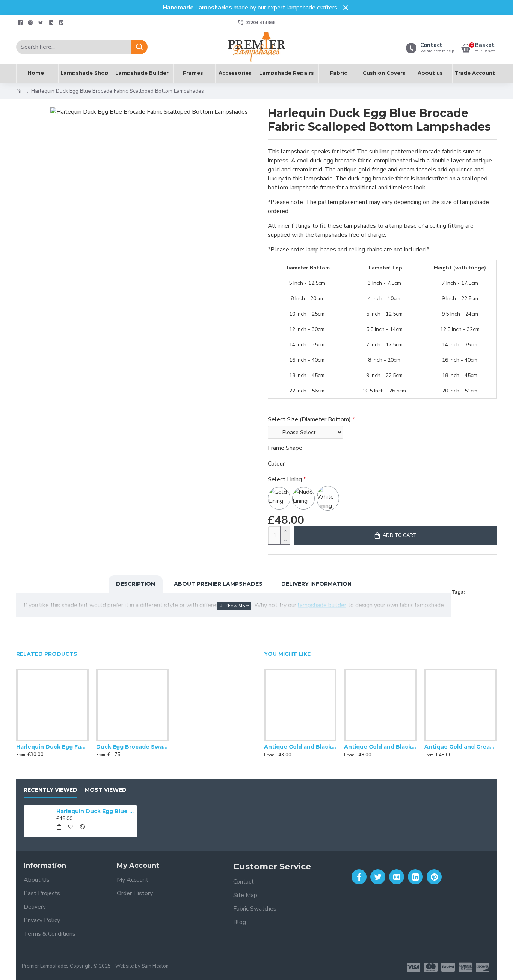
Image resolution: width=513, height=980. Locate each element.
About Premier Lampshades (218, 583)
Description (135, 583)
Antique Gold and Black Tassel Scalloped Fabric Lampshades (380, 746)
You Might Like (287, 654)
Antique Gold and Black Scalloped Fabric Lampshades (300, 746)
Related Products (46, 654)
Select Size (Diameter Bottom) (309, 419)
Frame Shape (285, 448)
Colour (276, 464)
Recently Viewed (50, 790)
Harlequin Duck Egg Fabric (52, 746)
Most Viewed (106, 790)
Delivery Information (316, 583)
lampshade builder (322, 605)
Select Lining (285, 479)
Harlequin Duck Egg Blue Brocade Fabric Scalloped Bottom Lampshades (95, 811)
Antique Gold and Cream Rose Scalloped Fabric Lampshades (460, 746)
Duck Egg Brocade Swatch (132, 746)
